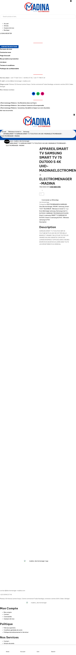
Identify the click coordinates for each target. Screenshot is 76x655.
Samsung (26, 131)
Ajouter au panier (52, 194)
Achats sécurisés (9, 643)
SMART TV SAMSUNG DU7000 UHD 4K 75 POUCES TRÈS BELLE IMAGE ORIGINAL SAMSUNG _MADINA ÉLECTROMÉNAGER (50, 309)
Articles (6, 26)
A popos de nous (9, 28)
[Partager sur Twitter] (51, 202)
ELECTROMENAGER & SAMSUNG (57, 204)
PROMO (55, 206)
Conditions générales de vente (13, 630)
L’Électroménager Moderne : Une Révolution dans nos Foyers (18, 103)
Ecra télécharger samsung (47, 211)
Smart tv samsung (45, 215)
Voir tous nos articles (6, 110)
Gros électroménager (45, 206)
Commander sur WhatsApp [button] (50, 200)
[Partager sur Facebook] (50, 202)
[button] (74, 115)
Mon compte (8, 612)
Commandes (8, 616)
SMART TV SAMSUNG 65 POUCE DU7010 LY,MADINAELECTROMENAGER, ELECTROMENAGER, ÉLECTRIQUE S (57, 535)
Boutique (6, 30)
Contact (6, 614)
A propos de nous (9, 619)
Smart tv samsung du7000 (53, 217)
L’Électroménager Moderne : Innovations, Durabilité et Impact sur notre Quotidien (25, 108)
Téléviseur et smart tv (14, 131)
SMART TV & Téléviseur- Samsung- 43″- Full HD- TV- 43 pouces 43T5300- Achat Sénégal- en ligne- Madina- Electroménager (14, 469)
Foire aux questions (9, 628)
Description (42, 222)
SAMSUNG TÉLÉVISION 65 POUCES (57, 213)
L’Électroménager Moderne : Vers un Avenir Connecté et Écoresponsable (22, 105)
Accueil (6, 23)
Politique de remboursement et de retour (16, 632)
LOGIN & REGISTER (6, 33)
